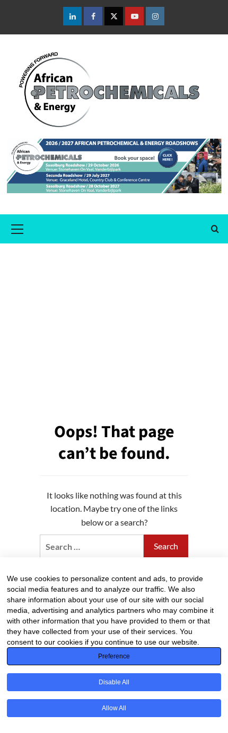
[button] (17, 227)
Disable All (114, 682)
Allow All (114, 708)
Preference (114, 656)
